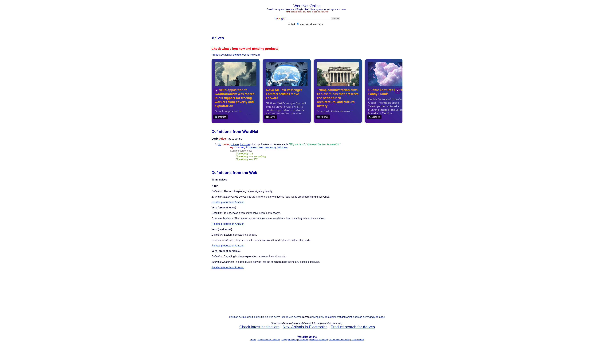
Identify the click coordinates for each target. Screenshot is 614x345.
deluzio (251, 317)
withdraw (282, 147)
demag (358, 317)
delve (270, 317)
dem (327, 317)
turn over (245, 144)
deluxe (243, 317)
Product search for (353, 327)
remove (253, 147)
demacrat (335, 317)
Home (253, 339)
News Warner (357, 339)
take (261, 147)
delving (314, 317)
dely (321, 317)
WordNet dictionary (319, 339)
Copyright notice (289, 339)
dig (219, 144)
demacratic (347, 317)
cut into (235, 144)
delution (233, 317)
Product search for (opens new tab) (236, 54)
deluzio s (261, 317)
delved (289, 317)
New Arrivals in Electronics (305, 327)
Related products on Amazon (228, 202)
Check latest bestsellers (259, 327)
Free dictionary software (269, 339)
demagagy (369, 317)
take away (270, 147)
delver (297, 317)
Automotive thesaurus (339, 339)
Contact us (303, 339)
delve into (279, 317)
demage (380, 317)
